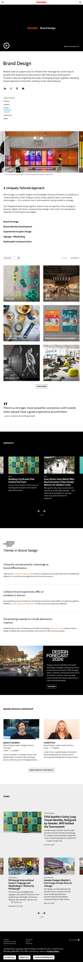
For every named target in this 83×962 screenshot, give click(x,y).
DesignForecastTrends (7, 110)
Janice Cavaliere (11, 743)
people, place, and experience (23, 604)
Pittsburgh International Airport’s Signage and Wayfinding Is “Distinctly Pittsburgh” (21, 884)
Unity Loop (9, 299)
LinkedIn (16, 751)
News (5, 119)
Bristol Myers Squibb (53, 378)
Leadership (7, 115)
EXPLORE (51, 687)
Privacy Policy (53, 951)
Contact (6, 939)
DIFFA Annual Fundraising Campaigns (60, 338)
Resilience (29, 943)
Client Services (8, 98)
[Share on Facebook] (17, 89)
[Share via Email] (23, 89)
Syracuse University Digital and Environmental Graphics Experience (29, 174)
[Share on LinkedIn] (4, 89)
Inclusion (29, 939)
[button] (8, 170)
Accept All (10, 957)
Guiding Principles (9, 943)
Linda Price (49, 743)
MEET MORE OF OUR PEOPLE (41, 770)
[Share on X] (11, 89)
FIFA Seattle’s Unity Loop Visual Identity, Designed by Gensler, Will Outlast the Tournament (60, 821)
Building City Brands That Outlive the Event (21, 480)
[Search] (80, 2)
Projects (6, 101)
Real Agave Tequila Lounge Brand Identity (16, 337)
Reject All (24, 957)
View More (42, 386)
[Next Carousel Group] (44, 511)
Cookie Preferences (43, 957)
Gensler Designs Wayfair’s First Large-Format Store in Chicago (58, 883)
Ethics (28, 941)
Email (6, 751)
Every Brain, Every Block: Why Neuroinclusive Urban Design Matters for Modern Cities (59, 482)
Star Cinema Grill (12, 378)
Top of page (73, 940)
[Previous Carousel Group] (39, 511)
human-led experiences (23, 574)
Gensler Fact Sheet (9, 941)
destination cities (57, 628)
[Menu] (2, 2)
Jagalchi (48, 299)
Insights (6, 104)
